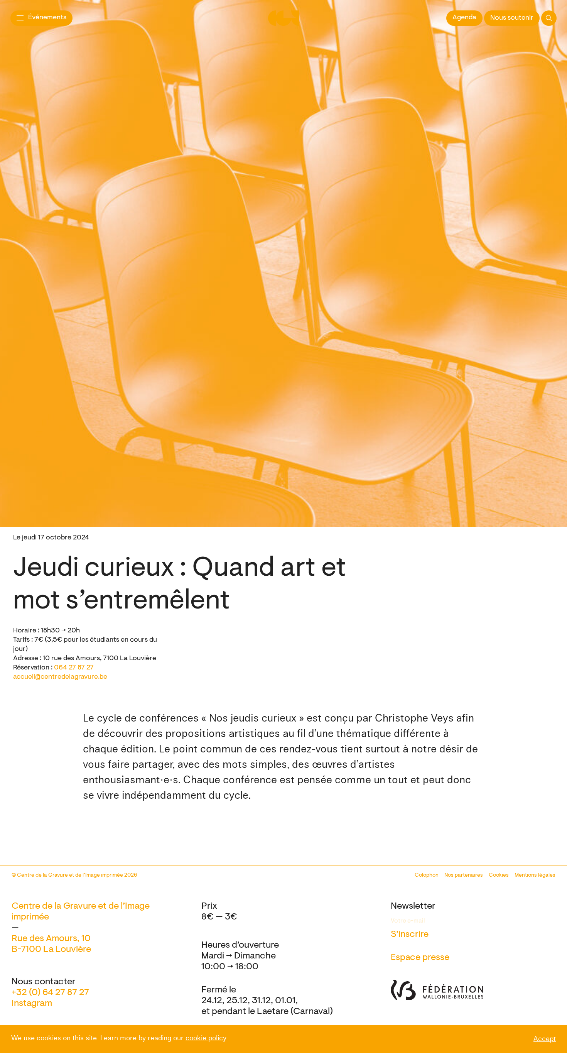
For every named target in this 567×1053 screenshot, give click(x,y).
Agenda (464, 17)
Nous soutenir (511, 18)
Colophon (427, 875)
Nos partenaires (463, 875)
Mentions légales (535, 875)
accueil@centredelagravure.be (60, 677)
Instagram (32, 1003)
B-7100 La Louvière (51, 949)
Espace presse (420, 957)
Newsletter (413, 906)
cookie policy (206, 1038)
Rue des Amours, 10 (51, 938)
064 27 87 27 (74, 667)
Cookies (499, 875)
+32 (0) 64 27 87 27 (50, 992)
